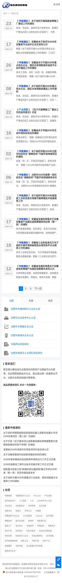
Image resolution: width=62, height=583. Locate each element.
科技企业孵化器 (45, 531)
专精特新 (8, 496)
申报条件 (51, 526)
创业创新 (42, 506)
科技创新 (8, 536)
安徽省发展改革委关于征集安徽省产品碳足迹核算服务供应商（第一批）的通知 (37, 222)
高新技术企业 (10, 551)
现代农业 (19, 526)
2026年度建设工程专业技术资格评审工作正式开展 (28, 464)
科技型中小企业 (21, 536)
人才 (32, 501)
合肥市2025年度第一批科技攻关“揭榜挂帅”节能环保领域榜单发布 (36, 176)
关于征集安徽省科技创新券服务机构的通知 (24, 454)
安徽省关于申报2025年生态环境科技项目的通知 (36, 131)
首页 (5, 13)
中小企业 (37, 496)
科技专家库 (30, 531)
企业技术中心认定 (44, 501)
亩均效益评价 (10, 501)
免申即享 (31, 506)
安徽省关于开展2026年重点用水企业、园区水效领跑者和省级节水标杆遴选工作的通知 (36, 65)
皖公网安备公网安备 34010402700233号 (23, 572)
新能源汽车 (41, 521)
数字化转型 (20, 521)
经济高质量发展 (11, 541)
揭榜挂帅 (8, 521)
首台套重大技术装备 (34, 546)
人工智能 (22, 501)
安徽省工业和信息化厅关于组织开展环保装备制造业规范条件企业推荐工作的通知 (37, 245)
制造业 (18, 511)
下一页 (38, 288)
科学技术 (19, 531)
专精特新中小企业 (22, 496)
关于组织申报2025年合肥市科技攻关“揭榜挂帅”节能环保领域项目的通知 (36, 154)
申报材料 (40, 526)
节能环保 (35, 541)
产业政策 (23, 109)
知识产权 (8, 531)
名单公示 (28, 511)
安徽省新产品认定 (12, 516)
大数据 (38, 511)
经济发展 (49, 536)
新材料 (31, 521)
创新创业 (8, 511)
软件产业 (46, 541)
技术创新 (49, 516)
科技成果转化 (37, 536)
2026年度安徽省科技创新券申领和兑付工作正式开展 (29, 459)
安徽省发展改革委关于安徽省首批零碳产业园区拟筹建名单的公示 (37, 267)
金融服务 (8, 546)
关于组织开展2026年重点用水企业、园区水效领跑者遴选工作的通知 (36, 89)
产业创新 (48, 496)
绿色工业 (24, 541)
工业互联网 (27, 516)
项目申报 (19, 546)
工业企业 (39, 516)
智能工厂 (8, 526)
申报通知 (23, 21)
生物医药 (30, 526)
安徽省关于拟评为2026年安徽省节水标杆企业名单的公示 (36, 43)
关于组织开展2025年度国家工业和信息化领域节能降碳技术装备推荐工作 (36, 198)
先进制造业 (20, 506)
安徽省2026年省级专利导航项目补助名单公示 (26, 449)
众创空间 (8, 506)
